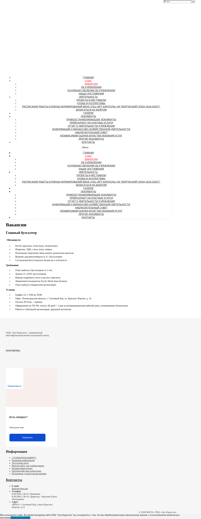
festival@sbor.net (20, 488)
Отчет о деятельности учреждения (91, 126)
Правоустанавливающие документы (91, 119)
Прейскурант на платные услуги (91, 122)
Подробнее (24, 517)
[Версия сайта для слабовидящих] (161, 4)
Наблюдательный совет (91, 132)
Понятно (14, 517)
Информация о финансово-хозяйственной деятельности (91, 129)
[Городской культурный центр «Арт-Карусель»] (19, 20)
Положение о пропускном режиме (29, 473)
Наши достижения (91, 93)
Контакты (88, 142)
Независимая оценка (22, 468)
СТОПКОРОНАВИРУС (24, 458)
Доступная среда (20, 463)
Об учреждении (91, 87)
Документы (88, 116)
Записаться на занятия (91, 109)
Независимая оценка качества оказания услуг (91, 135)
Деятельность (88, 96)
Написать (27, 437)
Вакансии (91, 84)
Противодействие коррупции (26, 471)
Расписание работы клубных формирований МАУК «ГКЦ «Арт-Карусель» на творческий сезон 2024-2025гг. (91, 106)
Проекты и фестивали (91, 100)
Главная (88, 77)
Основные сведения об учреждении (91, 90)
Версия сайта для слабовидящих (28, 465)
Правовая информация (23, 460)
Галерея (88, 113)
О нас (88, 80)
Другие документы (91, 139)
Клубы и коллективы (91, 103)
